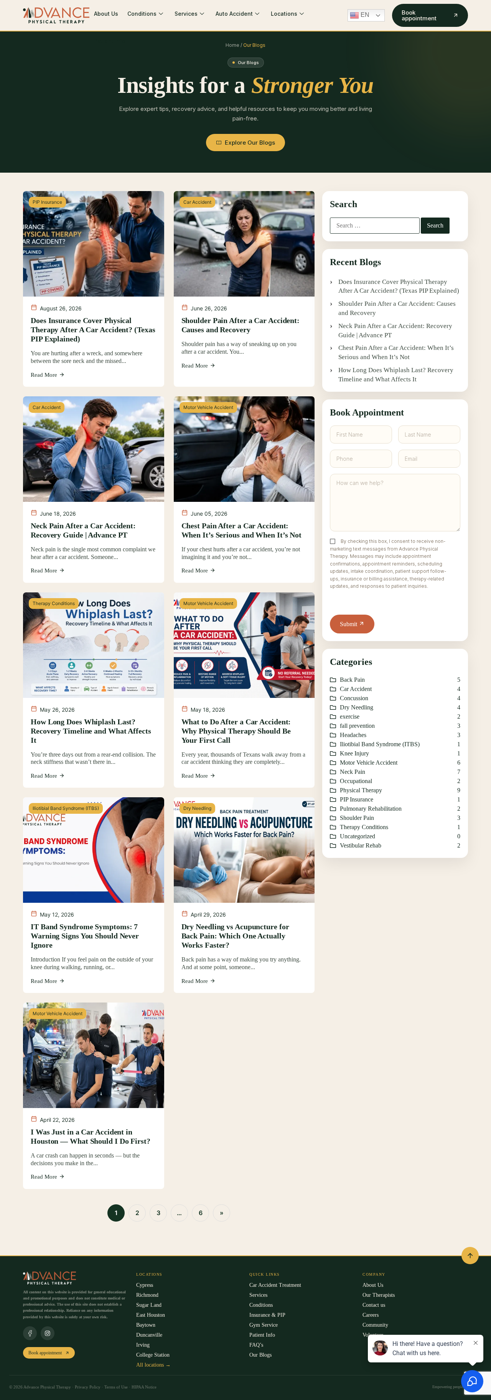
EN (364, 15)
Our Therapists (378, 1295)
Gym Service (263, 1325)
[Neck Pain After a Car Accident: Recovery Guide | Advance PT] (93, 489)
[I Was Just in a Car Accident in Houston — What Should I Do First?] (93, 1096)
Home (233, 45)
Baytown (145, 1325)
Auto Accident (234, 13)
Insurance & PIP (267, 1315)
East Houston (150, 1315)
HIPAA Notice (144, 1387)
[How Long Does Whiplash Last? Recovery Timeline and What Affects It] (93, 690)
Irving (143, 1345)
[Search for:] (375, 226)
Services (186, 13)
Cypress (144, 1285)
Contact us (373, 1305)
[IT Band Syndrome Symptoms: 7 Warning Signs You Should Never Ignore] (93, 895)
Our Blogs (260, 1355)
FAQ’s (256, 1345)
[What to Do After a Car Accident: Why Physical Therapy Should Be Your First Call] (244, 690)
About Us (106, 13)
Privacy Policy (88, 1387)
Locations (284, 13)
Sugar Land (148, 1305)
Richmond (147, 1295)
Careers (370, 1315)
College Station (153, 1355)
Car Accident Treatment (275, 1285)
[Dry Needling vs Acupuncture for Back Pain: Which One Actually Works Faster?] (244, 895)
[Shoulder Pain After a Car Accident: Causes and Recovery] (244, 289)
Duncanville (149, 1335)
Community (375, 1325)
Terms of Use (116, 1387)
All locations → (153, 1365)
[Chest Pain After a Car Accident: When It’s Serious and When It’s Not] (244, 489)
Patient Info (109, 41)
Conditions (142, 13)
